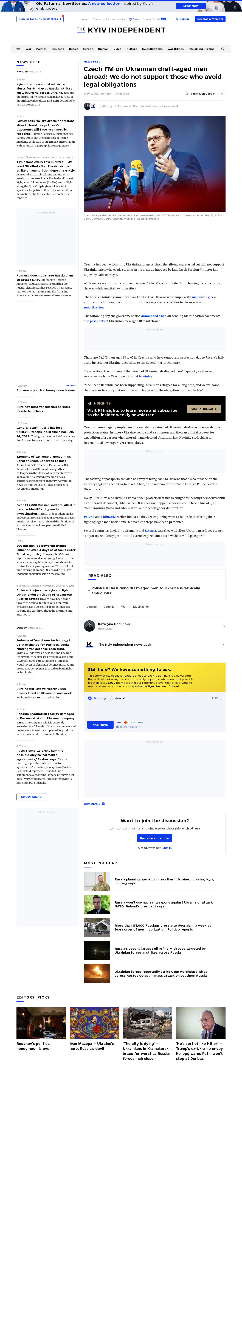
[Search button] (223, 49)
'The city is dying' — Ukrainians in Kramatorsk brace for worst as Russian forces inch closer (147, 1051)
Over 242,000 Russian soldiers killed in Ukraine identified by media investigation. (45, 509)
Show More (31, 796)
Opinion (103, 48)
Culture (131, 48)
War (28, 48)
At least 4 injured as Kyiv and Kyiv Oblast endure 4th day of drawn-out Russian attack (44, 594)
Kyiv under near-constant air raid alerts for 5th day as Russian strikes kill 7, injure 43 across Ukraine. (44, 88)
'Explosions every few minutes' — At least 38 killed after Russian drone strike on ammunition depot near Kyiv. (45, 166)
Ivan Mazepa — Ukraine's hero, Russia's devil (92, 1046)
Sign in (167, 847)
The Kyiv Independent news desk (155, 106)
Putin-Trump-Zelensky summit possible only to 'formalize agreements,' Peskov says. (39, 755)
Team (96, 19)
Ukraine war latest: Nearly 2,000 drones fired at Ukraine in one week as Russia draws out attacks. (44, 693)
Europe (88, 48)
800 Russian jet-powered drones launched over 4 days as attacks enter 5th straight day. (46, 550)
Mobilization (141, 606)
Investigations (152, 48)
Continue (100, 724)
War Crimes (176, 48)
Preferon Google (202, 93)
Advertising (119, 19)
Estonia (150, 530)
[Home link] (121, 30)
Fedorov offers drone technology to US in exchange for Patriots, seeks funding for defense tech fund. (44, 644)
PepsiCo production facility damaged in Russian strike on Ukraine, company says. (45, 718)
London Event (151, 19)
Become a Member (210, 18)
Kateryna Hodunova (114, 624)
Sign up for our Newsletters (40, 18)
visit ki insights (204, 408)
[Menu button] (18, 48)
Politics (41, 48)
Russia (73, 48)
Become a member (155, 838)
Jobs (106, 19)
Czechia (108, 606)
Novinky (145, 376)
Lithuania (108, 517)
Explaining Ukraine (202, 48)
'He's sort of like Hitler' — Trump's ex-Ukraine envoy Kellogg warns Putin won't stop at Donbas (199, 1051)
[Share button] (222, 93)
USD (215, 698)
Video (118, 48)
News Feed (92, 61)
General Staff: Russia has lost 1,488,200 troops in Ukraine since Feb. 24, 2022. (45, 432)
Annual (120, 698)
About (85, 19)
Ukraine (91, 606)
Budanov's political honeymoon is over (45, 390)
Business (58, 48)
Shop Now (191, 5)
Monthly (100, 698)
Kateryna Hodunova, (117, 106)
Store (136, 19)
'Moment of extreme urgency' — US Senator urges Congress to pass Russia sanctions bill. (43, 461)
